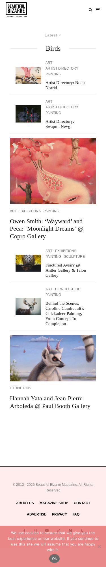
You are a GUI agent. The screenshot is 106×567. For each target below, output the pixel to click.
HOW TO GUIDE (67, 289)
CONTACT (82, 503)
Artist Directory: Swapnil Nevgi (60, 124)
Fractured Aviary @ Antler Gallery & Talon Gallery (66, 270)
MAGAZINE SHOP (54, 503)
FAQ (76, 514)
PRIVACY (59, 514)
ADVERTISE (36, 514)
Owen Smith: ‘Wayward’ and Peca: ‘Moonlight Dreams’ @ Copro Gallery (46, 229)
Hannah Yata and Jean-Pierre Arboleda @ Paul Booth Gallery (50, 402)
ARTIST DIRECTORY (62, 68)
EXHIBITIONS (30, 211)
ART (49, 63)
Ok (54, 558)
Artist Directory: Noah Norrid (65, 85)
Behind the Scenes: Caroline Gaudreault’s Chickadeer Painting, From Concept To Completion (65, 313)
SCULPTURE (74, 257)
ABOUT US (25, 503)
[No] (99, 546)
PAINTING (53, 74)
